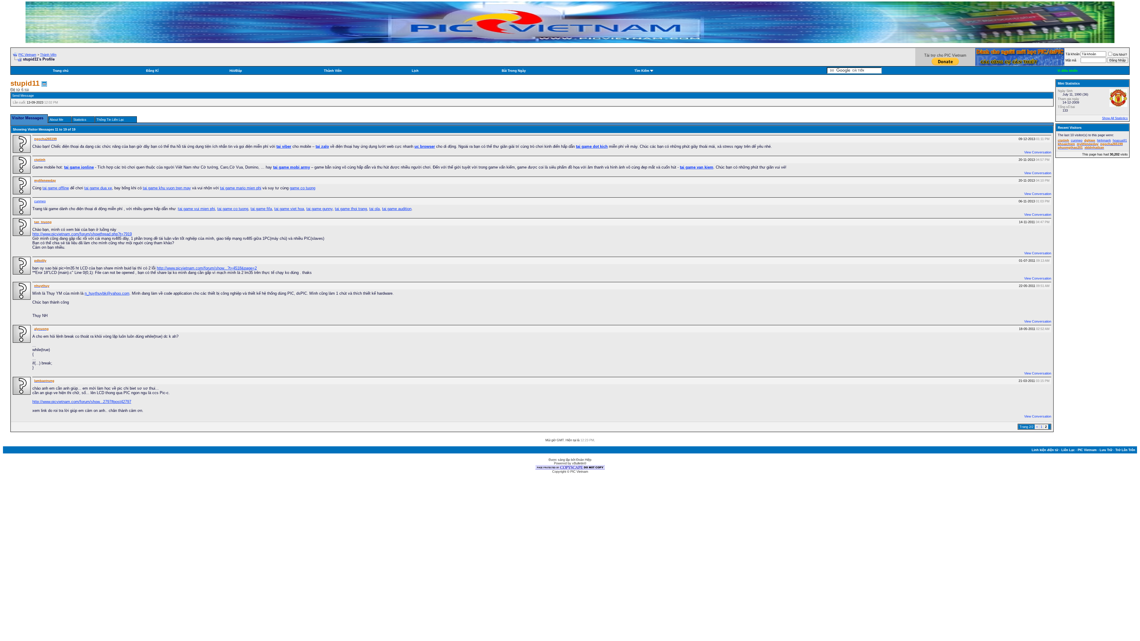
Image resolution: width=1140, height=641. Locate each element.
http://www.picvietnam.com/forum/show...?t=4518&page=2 (207, 268)
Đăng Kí (152, 70)
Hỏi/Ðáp (235, 70)
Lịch (415, 70)
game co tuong (302, 188)
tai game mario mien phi (240, 188)
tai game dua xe (98, 188)
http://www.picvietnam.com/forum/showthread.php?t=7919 (82, 234)
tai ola (374, 209)
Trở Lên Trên (1125, 450)
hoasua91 (1120, 140)
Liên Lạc (1068, 450)
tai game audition (396, 209)
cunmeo (40, 201)
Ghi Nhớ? (1120, 54)
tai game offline (55, 188)
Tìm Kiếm (641, 70)
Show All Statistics (1115, 118)
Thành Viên (48, 54)
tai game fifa (261, 209)
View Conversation (1037, 152)
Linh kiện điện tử (1045, 450)
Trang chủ (61, 70)
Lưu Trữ (1106, 450)
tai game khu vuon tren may (167, 188)
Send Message (23, 95)
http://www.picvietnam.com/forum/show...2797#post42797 (81, 401)
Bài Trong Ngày (514, 70)
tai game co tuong (232, 209)
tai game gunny (319, 209)
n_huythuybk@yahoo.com (107, 293)
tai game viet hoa (289, 209)
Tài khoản (1072, 54)
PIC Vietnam (27, 54)
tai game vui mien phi (196, 209)
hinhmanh (1104, 140)
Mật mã (1070, 60)
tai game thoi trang (351, 209)
